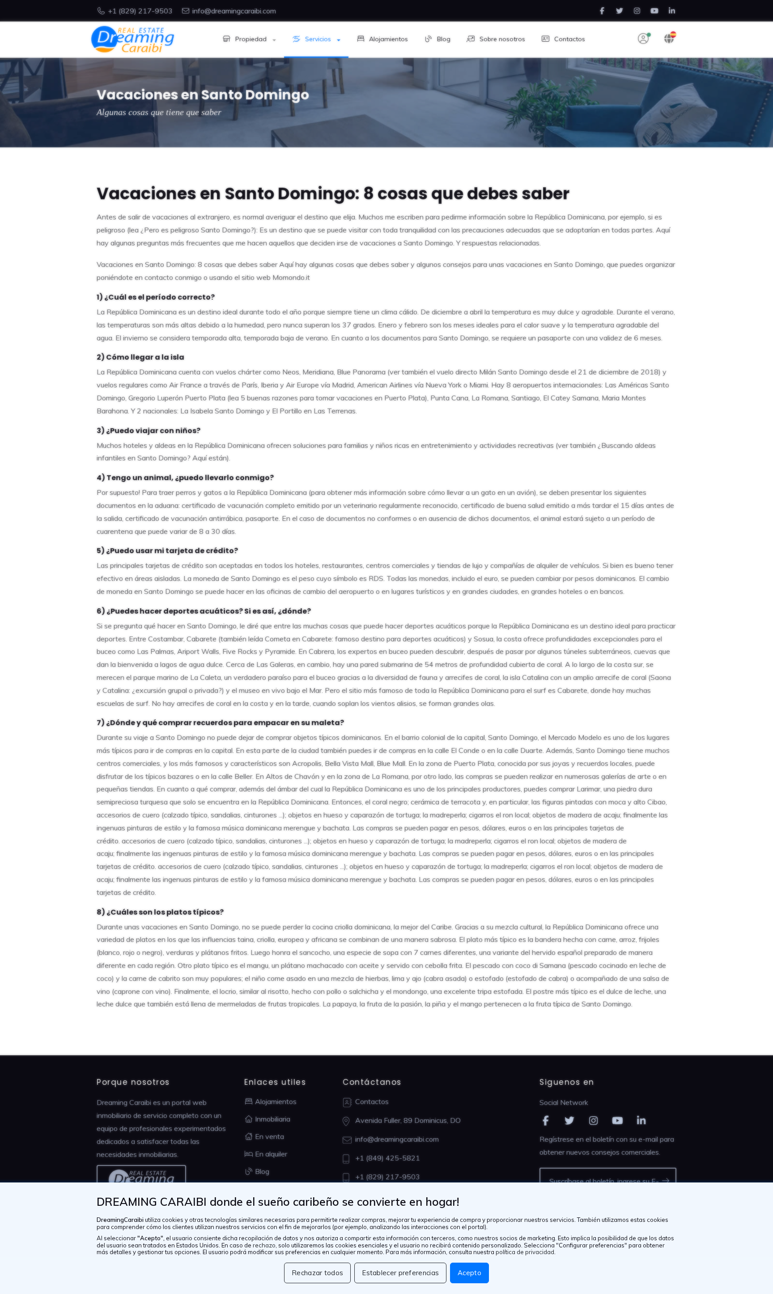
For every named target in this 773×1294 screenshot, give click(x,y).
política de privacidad (525, 1251)
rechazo (264, 1245)
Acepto (469, 1272)
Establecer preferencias (400, 1272)
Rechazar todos (317, 1272)
